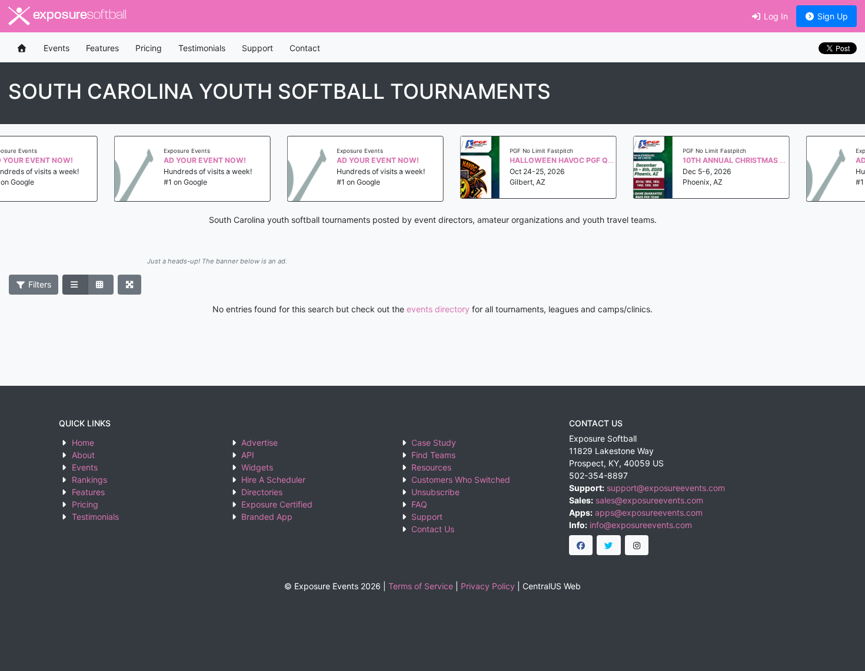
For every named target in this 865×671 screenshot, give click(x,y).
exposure (78, 15)
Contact (305, 48)
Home (83, 443)
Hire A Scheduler (273, 480)
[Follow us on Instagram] (637, 545)
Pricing (148, 48)
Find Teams (433, 455)
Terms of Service (420, 586)
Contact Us (432, 529)
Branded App (266, 517)
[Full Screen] (130, 285)
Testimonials (201, 48)
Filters (38, 284)
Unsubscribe (435, 492)
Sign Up (831, 16)
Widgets (257, 467)
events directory (438, 309)
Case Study (433, 443)
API (247, 455)
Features (102, 48)
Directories (261, 492)
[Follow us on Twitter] (609, 545)
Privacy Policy (488, 586)
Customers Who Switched (460, 480)
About (83, 455)
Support (257, 48)
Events (56, 48)
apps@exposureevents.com (649, 513)
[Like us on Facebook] (581, 545)
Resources (431, 467)
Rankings (89, 480)
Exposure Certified (276, 504)
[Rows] (75, 285)
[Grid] (101, 285)
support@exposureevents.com (666, 488)
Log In (774, 16)
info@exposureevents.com (641, 525)
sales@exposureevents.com (649, 500)
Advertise (259, 443)
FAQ (419, 504)
